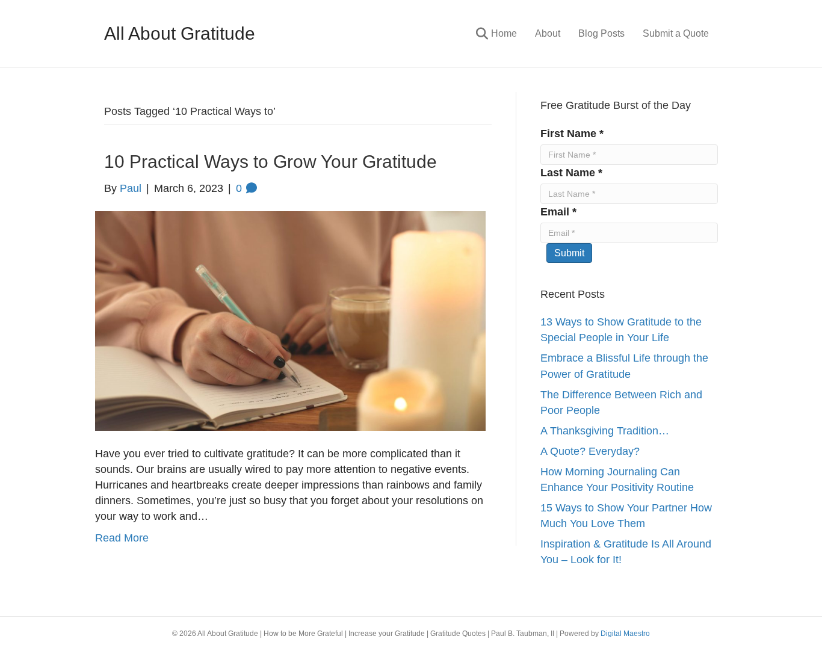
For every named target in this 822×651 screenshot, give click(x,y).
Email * (558, 212)
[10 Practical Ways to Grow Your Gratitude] (290, 320)
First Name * (572, 134)
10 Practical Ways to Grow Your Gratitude (270, 161)
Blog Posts (601, 33)
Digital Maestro (625, 633)
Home (504, 33)
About (547, 33)
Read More (122, 538)
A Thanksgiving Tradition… (604, 431)
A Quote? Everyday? (590, 451)
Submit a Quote (676, 33)
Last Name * (571, 173)
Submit (569, 253)
